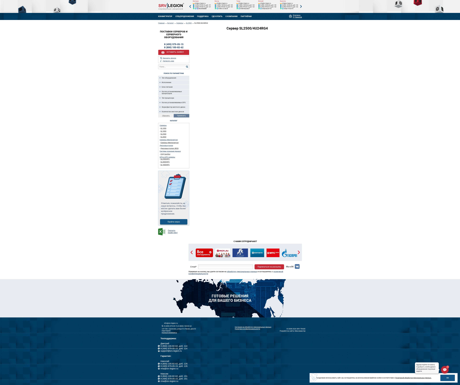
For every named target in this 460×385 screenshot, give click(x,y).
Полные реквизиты (169, 333)
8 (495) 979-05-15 (173, 44)
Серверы (179, 23)
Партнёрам (246, 16)
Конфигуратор (165, 16)
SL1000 (163, 128)
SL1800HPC (165, 165)
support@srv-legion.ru (171, 351)
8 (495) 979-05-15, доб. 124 (246, 7)
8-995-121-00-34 (223, 8)
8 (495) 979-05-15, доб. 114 (174, 348)
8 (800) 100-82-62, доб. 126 (174, 364)
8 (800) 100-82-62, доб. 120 (268, 5)
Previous (190, 6)
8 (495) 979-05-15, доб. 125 (225, 7)
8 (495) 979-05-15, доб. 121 (203, 5)
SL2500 (189, 23)
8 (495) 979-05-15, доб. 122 (290, 7)
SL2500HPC (165, 159)
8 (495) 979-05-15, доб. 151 (174, 378)
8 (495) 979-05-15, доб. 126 (174, 366)
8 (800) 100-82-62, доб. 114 (174, 346)
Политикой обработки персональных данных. (413, 378)
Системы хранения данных (170, 151)
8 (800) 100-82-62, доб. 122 (290, 5)
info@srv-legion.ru (200, 3)
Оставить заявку (175, 52)
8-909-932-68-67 (245, 8)
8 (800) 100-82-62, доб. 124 (246, 5)
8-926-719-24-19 (288, 8)
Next (301, 6)
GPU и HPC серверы (167, 157)
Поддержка (203, 16)
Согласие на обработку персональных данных (253, 327)
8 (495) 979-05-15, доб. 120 (268, 7)
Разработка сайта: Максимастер (292, 331)
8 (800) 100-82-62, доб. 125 (225, 5)
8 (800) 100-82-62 (173, 47)
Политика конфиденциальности (247, 329)
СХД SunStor (165, 154)
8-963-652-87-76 (266, 8)
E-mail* (193, 267)
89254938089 (203, 8)
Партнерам (166, 331)
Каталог (170, 23)
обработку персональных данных (242, 271)
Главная (161, 23)
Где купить (217, 16)
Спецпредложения (184, 16)
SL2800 (163, 137)
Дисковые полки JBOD (169, 148)
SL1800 (163, 131)
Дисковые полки (166, 146)
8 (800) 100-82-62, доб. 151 (174, 376)
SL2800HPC (165, 162)
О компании (231, 16)
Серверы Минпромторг (169, 140)
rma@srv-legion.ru (169, 368)
